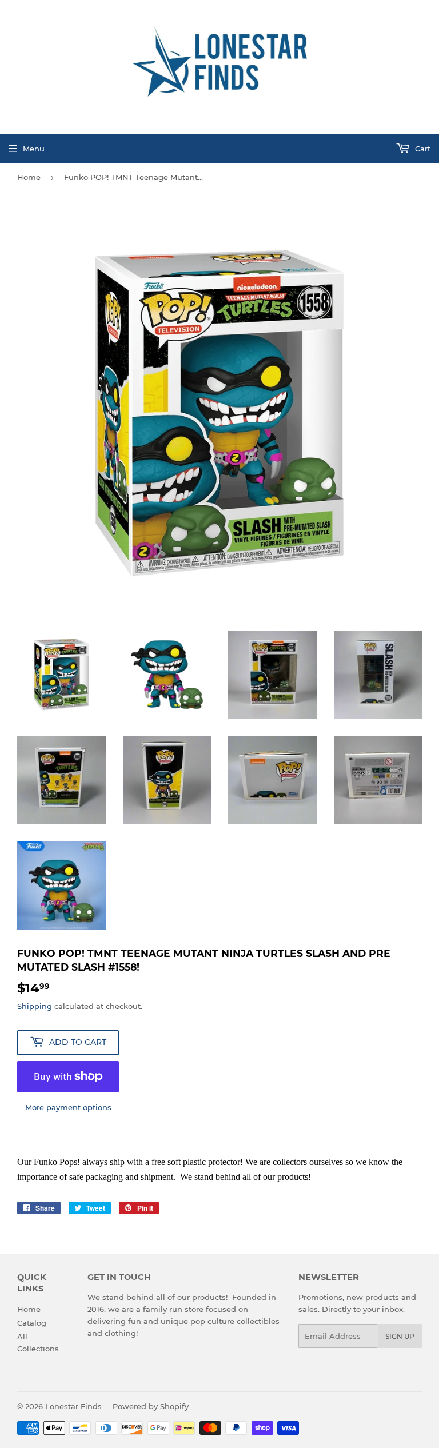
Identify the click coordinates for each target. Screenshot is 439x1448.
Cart (421, 148)
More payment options (68, 1107)
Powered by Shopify (151, 1406)
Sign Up (399, 1336)
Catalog (31, 1322)
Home (29, 177)
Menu (34, 148)
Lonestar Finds (73, 1406)
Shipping (34, 1006)
